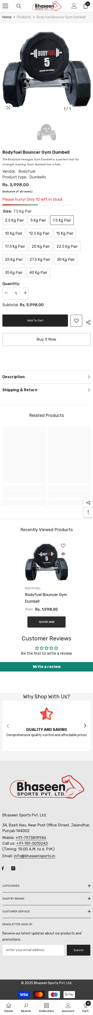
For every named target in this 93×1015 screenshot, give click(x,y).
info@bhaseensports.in (34, 856)
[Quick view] (63, 554)
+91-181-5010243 (32, 843)
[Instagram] (13, 868)
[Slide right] (85, 726)
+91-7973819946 (31, 837)
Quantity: (11, 283)
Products (24, 17)
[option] (46, 70)
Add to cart (35, 320)
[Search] (19, 6)
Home (6, 17)
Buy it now (46, 339)
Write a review (47, 666)
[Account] (74, 6)
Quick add (46, 622)
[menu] (5, 6)
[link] (76, 321)
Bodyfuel (27, 171)
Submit (78, 950)
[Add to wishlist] (63, 545)
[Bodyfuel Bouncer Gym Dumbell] (46, 562)
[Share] (86, 322)
